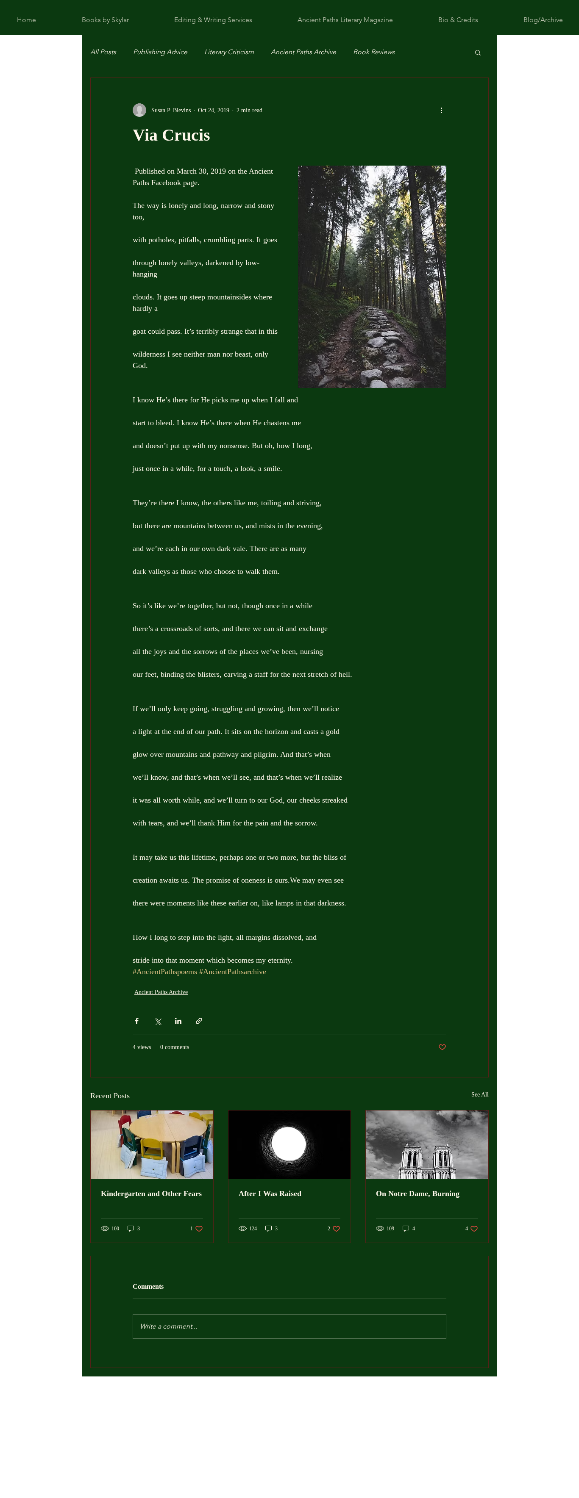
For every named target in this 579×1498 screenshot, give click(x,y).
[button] (478, 52)
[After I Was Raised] (289, 1144)
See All (480, 1094)
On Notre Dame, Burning (417, 1193)
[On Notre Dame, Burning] (427, 1144)
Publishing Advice (160, 52)
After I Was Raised (270, 1193)
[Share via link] (199, 1021)
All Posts (103, 52)
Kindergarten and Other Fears (151, 1193)
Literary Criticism (229, 52)
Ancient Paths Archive (303, 52)
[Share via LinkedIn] (178, 1021)
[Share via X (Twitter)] (157, 1021)
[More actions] (441, 110)
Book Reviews (374, 52)
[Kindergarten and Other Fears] (152, 1144)
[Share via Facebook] (137, 1021)
